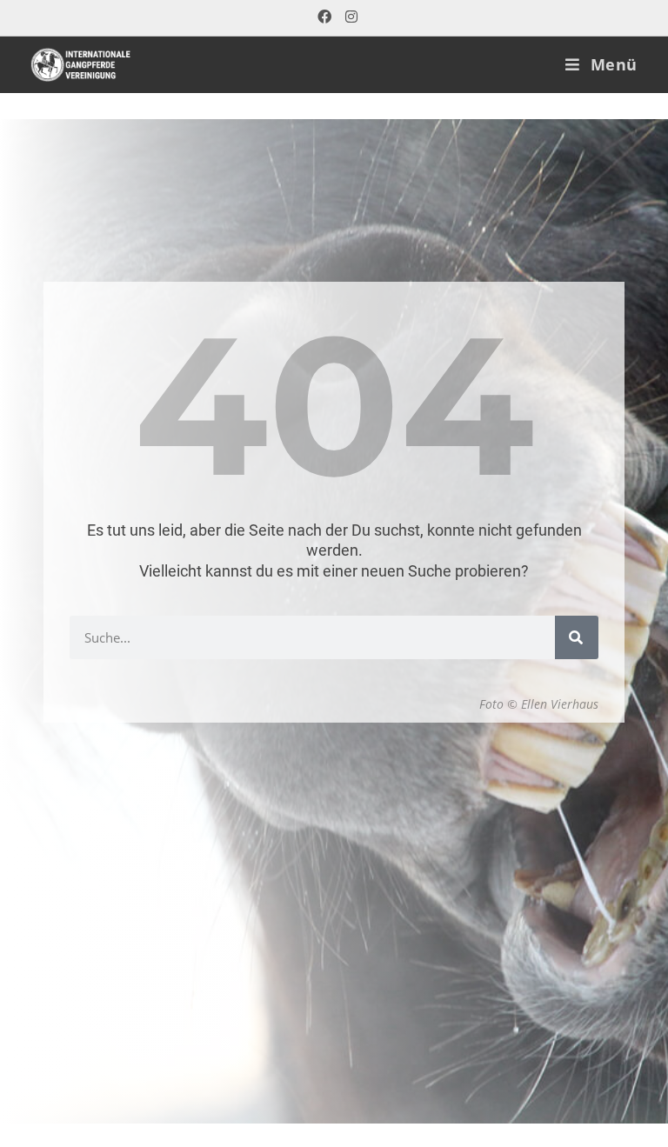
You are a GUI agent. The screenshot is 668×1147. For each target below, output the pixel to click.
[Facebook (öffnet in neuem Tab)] (324, 17)
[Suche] (576, 637)
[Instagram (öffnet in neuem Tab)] (347, 17)
